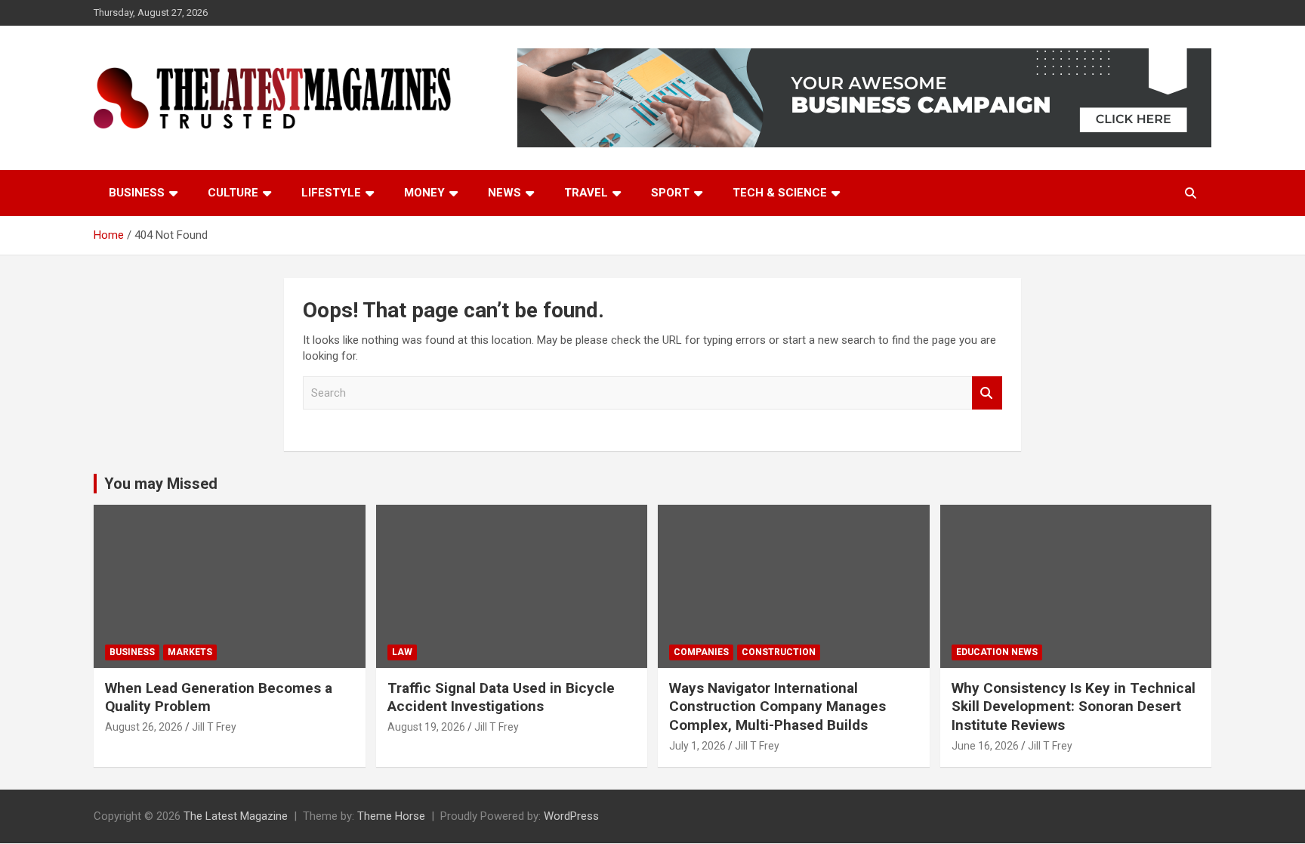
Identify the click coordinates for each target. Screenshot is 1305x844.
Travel (586, 192)
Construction (779, 652)
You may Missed (161, 484)
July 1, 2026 (697, 746)
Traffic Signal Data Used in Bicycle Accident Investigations (501, 697)
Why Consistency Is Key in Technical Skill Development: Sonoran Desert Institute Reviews (1073, 706)
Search (987, 393)
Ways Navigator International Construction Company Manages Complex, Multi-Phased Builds (777, 706)
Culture (233, 192)
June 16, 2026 (985, 746)
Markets (190, 652)
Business (137, 192)
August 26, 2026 (144, 727)
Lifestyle (331, 192)
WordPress (571, 816)
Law (402, 652)
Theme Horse (391, 816)
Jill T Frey (214, 727)
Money (424, 192)
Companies (701, 652)
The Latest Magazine (236, 816)
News (504, 192)
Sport (670, 192)
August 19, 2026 (426, 727)
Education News (997, 652)
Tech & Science (780, 192)
